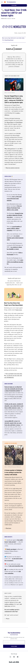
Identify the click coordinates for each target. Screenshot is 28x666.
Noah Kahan (19, 122)
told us (20, 150)
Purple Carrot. (18, 310)
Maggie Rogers (10, 122)
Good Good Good (9, 40)
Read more (8, 528)
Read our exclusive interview (13, 168)
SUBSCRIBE (14, 5)
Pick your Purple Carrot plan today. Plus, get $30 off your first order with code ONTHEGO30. (13, 375)
